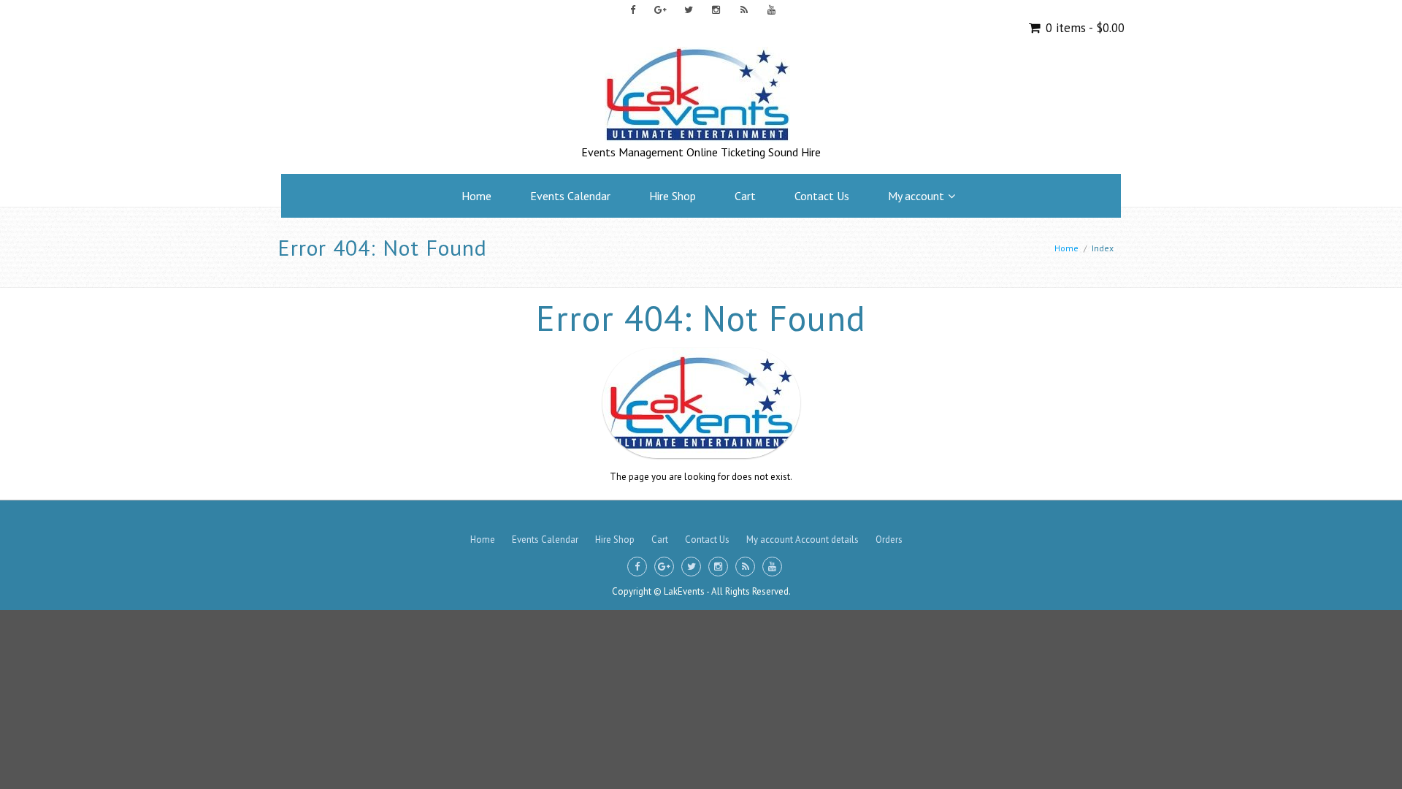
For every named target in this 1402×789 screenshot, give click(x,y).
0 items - (1083, 28)
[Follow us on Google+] (660, 10)
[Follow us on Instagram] (716, 10)
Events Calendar (570, 195)
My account (916, 195)
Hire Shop (672, 195)
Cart (745, 195)
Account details (827, 539)
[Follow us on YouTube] (771, 10)
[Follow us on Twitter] (688, 10)
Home (476, 195)
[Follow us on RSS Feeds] (743, 10)
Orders (889, 539)
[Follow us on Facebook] (633, 10)
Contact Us (821, 195)
